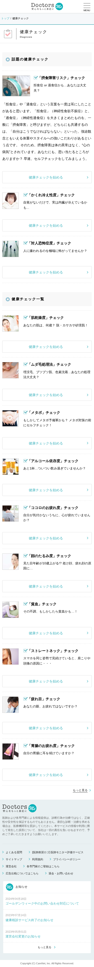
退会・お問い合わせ (61, 873)
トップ (5, 18)
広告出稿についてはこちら (22, 873)
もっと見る (80, 790)
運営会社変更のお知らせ (23, 936)
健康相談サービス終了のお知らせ (29, 920)
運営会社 (11, 866)
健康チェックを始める (46, 177)
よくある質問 (14, 852)
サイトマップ (14, 859)
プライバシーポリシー (67, 859)
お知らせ (21, 886)
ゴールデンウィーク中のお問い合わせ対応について (42, 903)
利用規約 (37, 859)
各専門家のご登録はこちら (43, 866)
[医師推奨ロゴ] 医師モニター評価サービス (58, 852)
